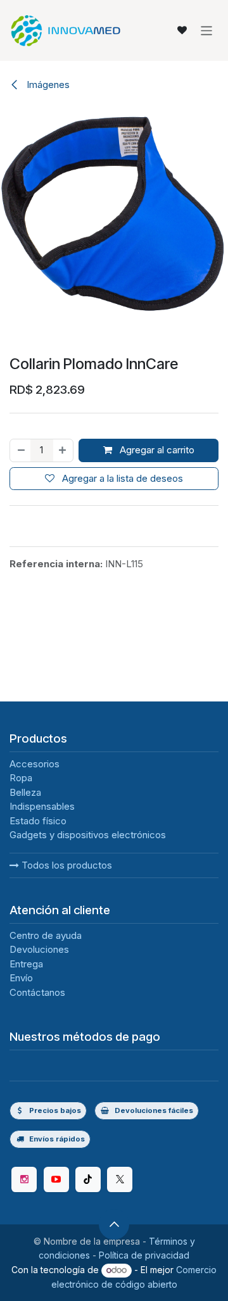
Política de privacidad (144, 1255)
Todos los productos (65, 865)
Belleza (25, 792)
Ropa (21, 778)
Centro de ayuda (46, 935)
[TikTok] (88, 1179)
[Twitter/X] (119, 1179)
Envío (21, 978)
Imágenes (47, 85)
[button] (114, 1224)
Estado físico (38, 821)
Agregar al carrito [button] (155, 450)
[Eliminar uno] (20, 450)
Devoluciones (39, 949)
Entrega (26, 964)
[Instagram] (24, 1179)
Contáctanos (37, 992)
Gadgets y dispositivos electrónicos (88, 835)
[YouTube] (56, 1179)
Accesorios (35, 764)
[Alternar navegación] (206, 30)
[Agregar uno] (63, 450)
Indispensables (42, 806)
